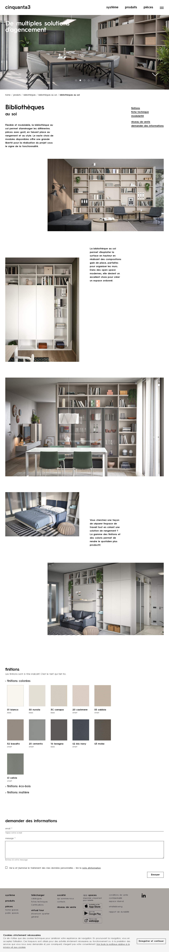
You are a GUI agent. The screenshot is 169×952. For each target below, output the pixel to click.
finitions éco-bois (19, 786)
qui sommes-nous (65, 899)
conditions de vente (118, 895)
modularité (137, 116)
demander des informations (147, 126)
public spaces (11, 913)
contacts (61, 902)
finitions (135, 108)
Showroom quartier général (40, 915)
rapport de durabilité (119, 912)
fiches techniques (39, 902)
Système (112, 7)
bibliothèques (30, 95)
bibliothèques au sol (48, 95)
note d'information (91, 868)
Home (7, 95)
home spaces (11, 910)
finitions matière (18, 792)
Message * (10, 838)
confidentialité (115, 898)
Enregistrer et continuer (151, 941)
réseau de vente (140, 122)
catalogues (36, 899)
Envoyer (155, 875)
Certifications (37, 905)
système (10, 895)
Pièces (148, 7)
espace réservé (116, 901)
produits (17, 95)
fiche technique (140, 112)
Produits (131, 7)
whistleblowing (115, 907)
